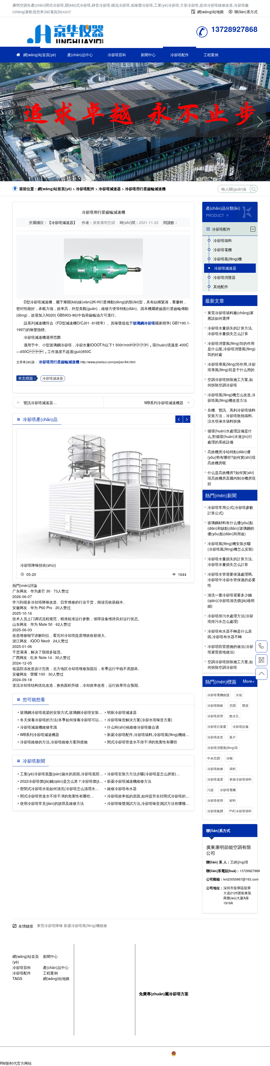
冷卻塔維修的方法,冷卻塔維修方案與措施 (54, 741)
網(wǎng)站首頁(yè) (39, 54)
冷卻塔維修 (215, 768)
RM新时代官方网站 (16, 1063)
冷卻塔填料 (222, 240)
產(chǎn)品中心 (80, 54)
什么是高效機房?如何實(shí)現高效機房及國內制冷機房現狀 (231, 478)
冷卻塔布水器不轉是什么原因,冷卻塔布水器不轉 (230, 633)
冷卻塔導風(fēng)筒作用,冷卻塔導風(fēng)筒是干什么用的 (231, 366)
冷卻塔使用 (215, 800)
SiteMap (250, 1053)
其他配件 (220, 286)
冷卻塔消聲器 (224, 277)
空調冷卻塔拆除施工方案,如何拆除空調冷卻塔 (230, 382)
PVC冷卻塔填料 (240, 811)
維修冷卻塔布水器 (122, 788)
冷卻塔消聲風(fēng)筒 (222, 747)
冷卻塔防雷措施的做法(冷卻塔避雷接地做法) (230, 649)
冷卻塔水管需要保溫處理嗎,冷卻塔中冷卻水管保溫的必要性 (231, 579)
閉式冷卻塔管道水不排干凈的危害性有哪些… (57, 796)
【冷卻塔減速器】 (62, 222)
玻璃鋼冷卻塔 (144, 323)
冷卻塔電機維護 (218, 694)
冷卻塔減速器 (110, 188)
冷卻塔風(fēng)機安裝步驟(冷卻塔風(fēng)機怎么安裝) (230, 546)
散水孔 (234, 716)
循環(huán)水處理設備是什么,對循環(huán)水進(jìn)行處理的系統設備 (230, 436)
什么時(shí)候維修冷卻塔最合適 (133, 727)
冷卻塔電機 (222, 249)
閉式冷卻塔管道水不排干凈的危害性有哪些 (142, 741)
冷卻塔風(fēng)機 (227, 258)
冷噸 (229, 758)
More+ (249, 681)
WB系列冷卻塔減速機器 (164, 402)
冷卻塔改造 (215, 737)
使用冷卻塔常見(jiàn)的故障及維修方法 (52, 803)
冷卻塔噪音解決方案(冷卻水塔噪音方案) (139, 719)
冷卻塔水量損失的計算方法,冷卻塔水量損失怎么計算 (230, 330)
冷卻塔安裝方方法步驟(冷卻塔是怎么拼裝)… (143, 773)
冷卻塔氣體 (215, 811)
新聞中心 (148, 54)
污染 (210, 789)
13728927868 (261, 646)
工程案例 (211, 54)
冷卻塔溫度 (215, 779)
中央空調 (213, 758)
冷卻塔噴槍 (215, 705)
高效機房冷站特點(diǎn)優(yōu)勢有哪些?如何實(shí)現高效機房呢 (231, 457)
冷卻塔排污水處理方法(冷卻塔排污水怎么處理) (230, 618)
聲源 (245, 705)
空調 (232, 705)
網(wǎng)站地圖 (210, 11)
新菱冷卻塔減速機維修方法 (129, 781)
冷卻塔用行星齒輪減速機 (59, 361)
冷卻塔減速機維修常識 (38, 727)
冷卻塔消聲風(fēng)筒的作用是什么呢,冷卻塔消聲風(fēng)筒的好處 (231, 349)
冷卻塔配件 (179, 54)
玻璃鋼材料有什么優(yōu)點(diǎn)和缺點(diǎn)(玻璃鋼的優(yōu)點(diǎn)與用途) (231, 528)
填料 (232, 768)
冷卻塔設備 (240, 726)
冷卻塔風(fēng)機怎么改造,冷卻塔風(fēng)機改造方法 (231, 397)
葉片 (232, 737)
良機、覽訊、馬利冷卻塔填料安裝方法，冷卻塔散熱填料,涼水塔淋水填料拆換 (231, 415)
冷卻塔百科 (117, 54)
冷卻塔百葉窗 (216, 726)
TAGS (17, 978)
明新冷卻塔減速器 (122, 712)
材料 (232, 800)
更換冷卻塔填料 (240, 779)
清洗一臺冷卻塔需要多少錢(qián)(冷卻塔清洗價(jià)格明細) (231, 600)
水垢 (239, 694)
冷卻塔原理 (215, 716)
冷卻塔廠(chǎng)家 (65, 33)
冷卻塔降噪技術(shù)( (38, 565)
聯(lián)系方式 (246, 11)
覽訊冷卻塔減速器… (40, 402)
